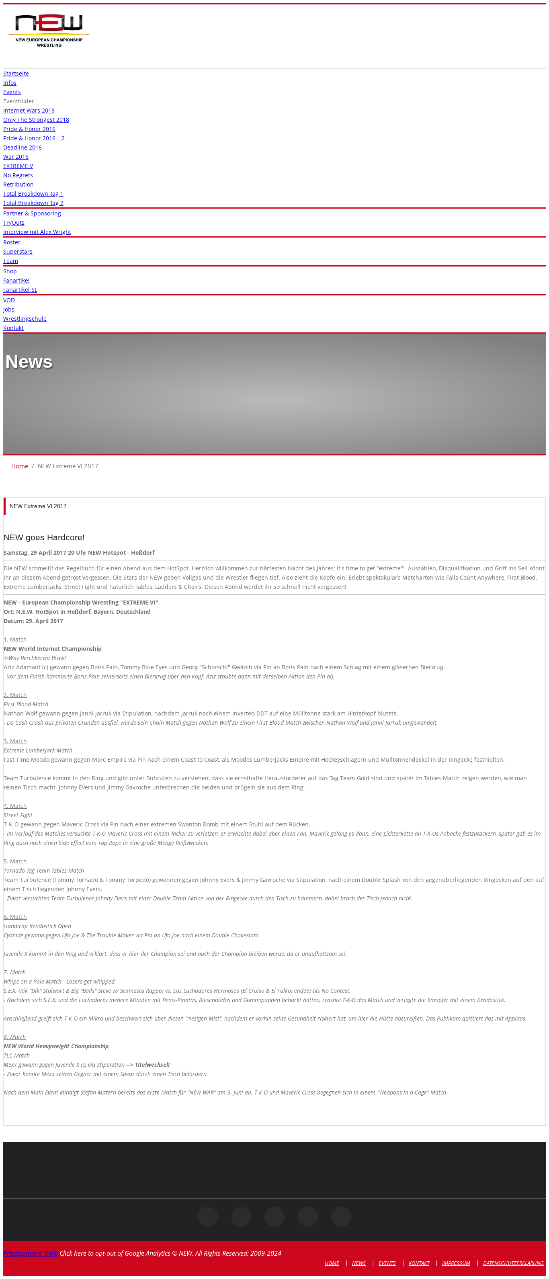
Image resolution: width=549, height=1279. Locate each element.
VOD (9, 300)
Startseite (16, 73)
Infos (9, 82)
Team (10, 260)
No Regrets (18, 175)
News (359, 1263)
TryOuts (14, 222)
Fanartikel (16, 280)
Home (19, 466)
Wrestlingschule (25, 318)
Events (12, 92)
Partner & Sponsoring (32, 213)
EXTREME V (18, 166)
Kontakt (13, 328)
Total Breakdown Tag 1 (33, 193)
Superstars (18, 251)
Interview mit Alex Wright (37, 232)
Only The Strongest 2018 (36, 119)
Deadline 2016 (22, 147)
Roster (11, 242)
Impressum (456, 1263)
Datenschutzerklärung (513, 1263)
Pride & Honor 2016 (29, 129)
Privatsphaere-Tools (30, 1253)
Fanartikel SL (20, 289)
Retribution (18, 184)
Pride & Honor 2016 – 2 (34, 138)
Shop (10, 271)
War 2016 (16, 156)
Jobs (8, 309)
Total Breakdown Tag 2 (33, 203)
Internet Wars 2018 (29, 110)
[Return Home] (48, 46)
